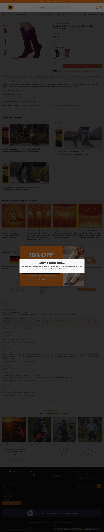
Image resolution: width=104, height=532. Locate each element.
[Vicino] (81, 263)
